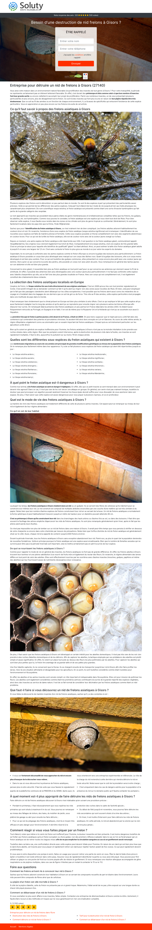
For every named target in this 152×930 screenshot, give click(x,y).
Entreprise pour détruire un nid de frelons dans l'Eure (32, 912)
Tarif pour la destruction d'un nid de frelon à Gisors (100, 916)
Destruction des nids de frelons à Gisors (30, 916)
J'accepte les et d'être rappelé (77, 56)
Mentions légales (26, 926)
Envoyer (76, 63)
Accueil (13, 926)
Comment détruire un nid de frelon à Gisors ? (32, 919)
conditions (79, 55)
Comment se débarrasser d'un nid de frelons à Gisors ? (102, 919)
